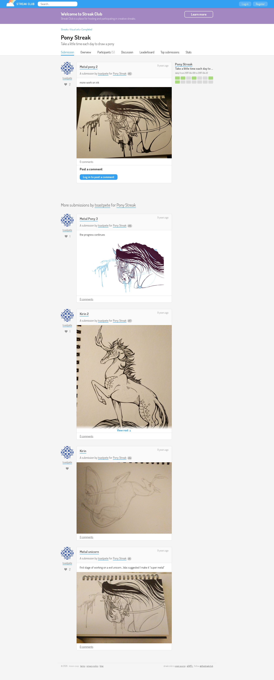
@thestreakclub (206, 666)
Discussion (127, 52)
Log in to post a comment (98, 177)
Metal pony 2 (89, 66)
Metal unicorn (89, 551)
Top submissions (170, 52)
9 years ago (163, 65)
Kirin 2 (84, 314)
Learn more (198, 14)
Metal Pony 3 (89, 218)
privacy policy (92, 666)
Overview (85, 52)
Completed (87, 29)
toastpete (103, 73)
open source (180, 666)
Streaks (64, 29)
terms (82, 666)
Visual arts (75, 29)
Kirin (83, 451)
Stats (189, 52)
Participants (104, 52)
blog (101, 666)
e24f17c (190, 666)
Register (260, 4)
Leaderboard (147, 52)
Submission (67, 52)
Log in (245, 4)
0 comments (86, 162)
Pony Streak (76, 37)
